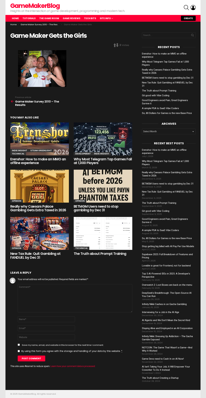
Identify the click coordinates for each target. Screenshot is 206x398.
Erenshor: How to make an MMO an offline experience (38, 161)
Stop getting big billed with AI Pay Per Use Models (168, 246)
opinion (16, 200)
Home (15, 18)
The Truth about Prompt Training (100, 253)
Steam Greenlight (41, 150)
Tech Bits (90, 18)
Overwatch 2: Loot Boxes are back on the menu (167, 284)
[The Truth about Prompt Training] (103, 233)
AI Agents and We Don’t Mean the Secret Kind (166, 320)
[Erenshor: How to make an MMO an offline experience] (39, 138)
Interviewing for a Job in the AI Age (160, 312)
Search (192, 35)
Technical (18, 153)
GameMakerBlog (35, 5)
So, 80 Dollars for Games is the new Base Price (167, 113)
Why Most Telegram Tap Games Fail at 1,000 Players (103, 161)
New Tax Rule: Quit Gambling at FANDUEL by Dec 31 (35, 255)
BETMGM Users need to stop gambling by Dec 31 (96, 208)
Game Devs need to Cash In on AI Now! (163, 358)
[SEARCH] (186, 8)
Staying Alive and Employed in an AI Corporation (167, 328)
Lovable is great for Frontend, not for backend (166, 265)
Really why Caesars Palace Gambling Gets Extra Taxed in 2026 (38, 208)
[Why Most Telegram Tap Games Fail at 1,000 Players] (103, 138)
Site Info (105, 18)
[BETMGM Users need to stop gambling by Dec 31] (103, 186)
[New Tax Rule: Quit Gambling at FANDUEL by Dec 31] (39, 233)
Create (188, 18)
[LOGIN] (193, 8)
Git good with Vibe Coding (155, 95)
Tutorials (29, 18)
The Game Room (49, 18)
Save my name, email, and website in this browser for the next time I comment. (63, 345)
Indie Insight (19, 150)
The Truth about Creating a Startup (160, 377)
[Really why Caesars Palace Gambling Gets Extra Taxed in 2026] (39, 186)
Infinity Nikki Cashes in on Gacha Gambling (164, 304)
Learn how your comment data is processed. (73, 366)
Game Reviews (71, 18)
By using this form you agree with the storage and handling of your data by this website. (71, 351)
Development (83, 153)
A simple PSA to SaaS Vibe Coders (160, 108)
